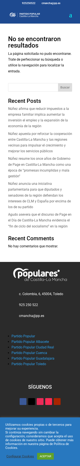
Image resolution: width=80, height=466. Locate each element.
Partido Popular (23, 336)
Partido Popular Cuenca (29, 353)
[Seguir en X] (31, 401)
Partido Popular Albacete (30, 342)
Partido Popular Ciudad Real (33, 347)
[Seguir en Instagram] (40, 401)
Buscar (65, 87)
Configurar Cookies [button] (20, 456)
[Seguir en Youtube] (57, 401)
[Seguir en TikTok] (48, 401)
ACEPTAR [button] (45, 456)
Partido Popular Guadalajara (33, 358)
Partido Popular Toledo (29, 364)
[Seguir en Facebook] (23, 401)
